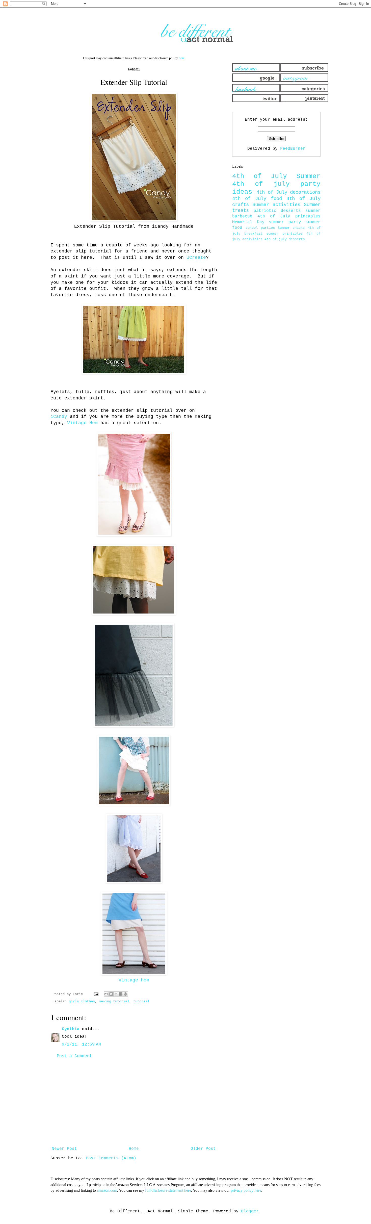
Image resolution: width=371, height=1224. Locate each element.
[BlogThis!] (111, 994)
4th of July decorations (288, 192)
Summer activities (276, 205)
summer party (285, 222)
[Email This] (106, 994)
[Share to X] (115, 994)
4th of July (259, 176)
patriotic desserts (277, 211)
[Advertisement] (133, 1102)
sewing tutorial (114, 1001)
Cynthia (71, 1029)
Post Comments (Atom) (111, 1158)
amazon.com (107, 1190)
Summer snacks (291, 228)
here (181, 58)
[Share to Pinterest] (125, 994)
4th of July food (257, 198)
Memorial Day (248, 222)
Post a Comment (74, 1056)
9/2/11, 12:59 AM (81, 1044)
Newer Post (64, 1148)
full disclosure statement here (168, 1190)
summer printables (284, 234)
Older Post (203, 1148)
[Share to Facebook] (120, 994)
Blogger (250, 1211)
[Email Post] (96, 994)
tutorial (141, 1001)
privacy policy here (246, 1190)
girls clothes (82, 1001)
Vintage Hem (82, 422)
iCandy (58, 416)
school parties (260, 228)
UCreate (196, 257)
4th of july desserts (284, 239)
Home (134, 1148)
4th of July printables (289, 216)
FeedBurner (292, 148)
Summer (308, 176)
